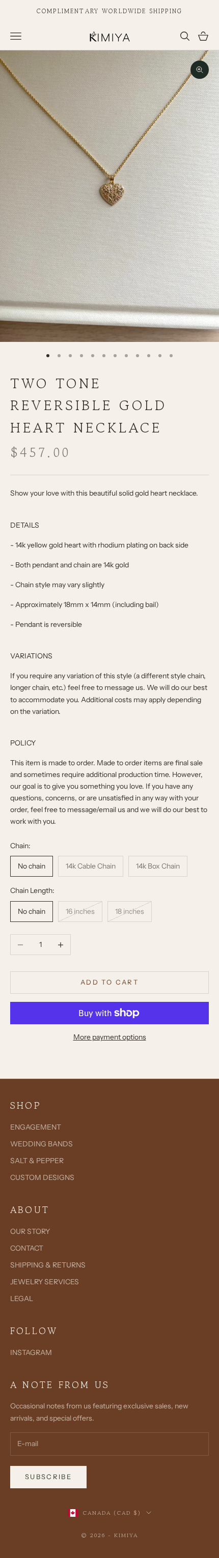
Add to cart (109, 982)
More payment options (109, 1037)
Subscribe (48, 1477)
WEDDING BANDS (41, 1143)
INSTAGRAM (31, 1352)
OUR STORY (30, 1231)
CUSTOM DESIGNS (42, 1177)
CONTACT (26, 1248)
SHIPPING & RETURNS (48, 1265)
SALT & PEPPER (37, 1160)
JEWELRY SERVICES (44, 1281)
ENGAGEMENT (35, 1127)
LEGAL (21, 1298)
